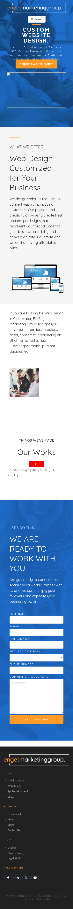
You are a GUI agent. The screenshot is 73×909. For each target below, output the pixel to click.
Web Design (14, 786)
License (12, 847)
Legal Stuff (14, 858)
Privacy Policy (16, 853)
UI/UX (11, 796)
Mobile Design (16, 780)
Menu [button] (38, 19)
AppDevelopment (18, 791)
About (11, 819)
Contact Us (14, 830)
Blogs (11, 824)
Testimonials (15, 814)
